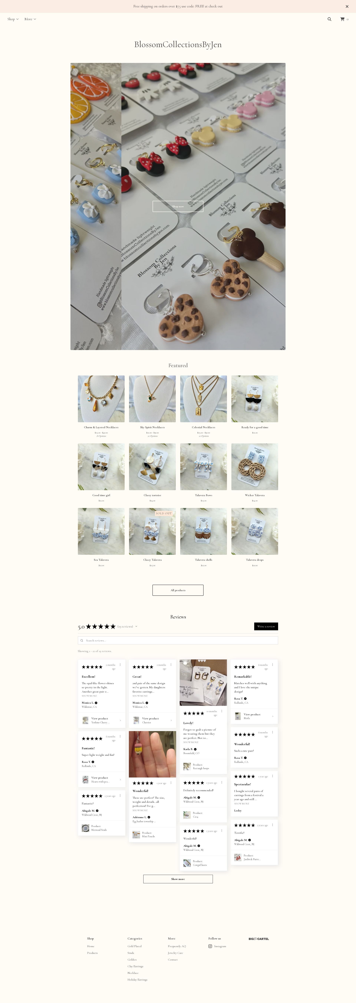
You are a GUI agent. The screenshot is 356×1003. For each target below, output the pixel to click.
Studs (131, 953)
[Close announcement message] (347, 6)
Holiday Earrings (137, 979)
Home (90, 946)
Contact (173, 959)
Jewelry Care (175, 953)
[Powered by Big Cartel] (259, 939)
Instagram (220, 946)
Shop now (178, 206)
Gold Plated (134, 946)
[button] (136, 626)
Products (92, 953)
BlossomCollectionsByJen (178, 44)
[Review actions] (120, 664)
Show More (89, 695)
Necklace (133, 973)
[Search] (329, 19)
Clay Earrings (135, 966)
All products (178, 590)
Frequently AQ (177, 946)
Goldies (132, 959)
